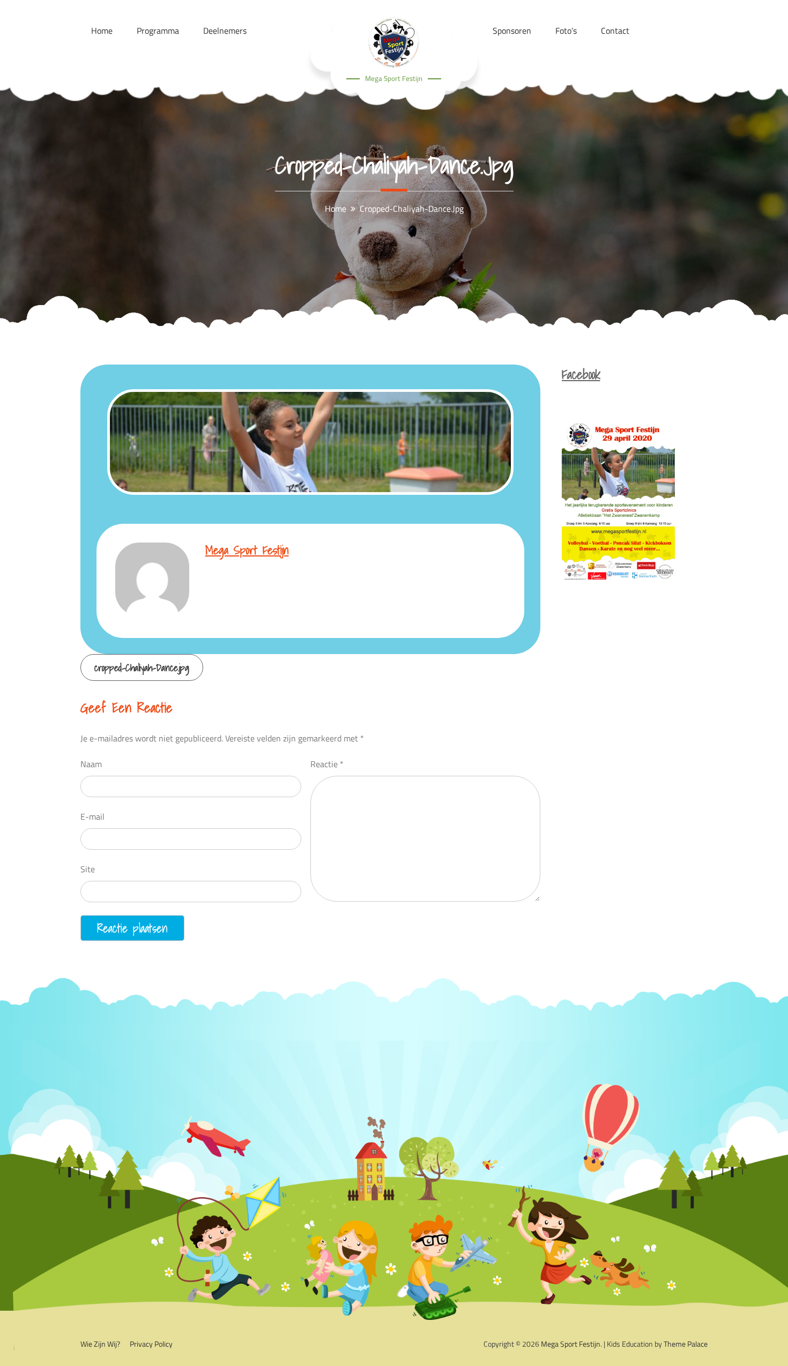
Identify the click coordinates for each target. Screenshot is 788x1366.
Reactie (327, 764)
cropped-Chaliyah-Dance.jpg (141, 667)
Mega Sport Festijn (393, 78)
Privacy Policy (151, 1343)
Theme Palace (686, 1343)
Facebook (581, 374)
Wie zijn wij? (100, 1343)
